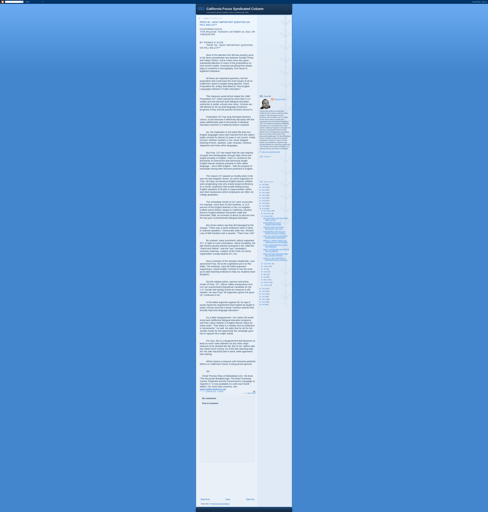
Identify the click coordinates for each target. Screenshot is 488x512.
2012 (264, 296)
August (266, 266)
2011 (264, 299)
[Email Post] (253, 391)
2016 (249, 393)
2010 (264, 302)
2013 (264, 294)
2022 (264, 192)
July (265, 269)
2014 (264, 291)
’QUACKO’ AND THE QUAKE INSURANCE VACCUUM (273, 228)
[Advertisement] (216, 480)
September (268, 264)
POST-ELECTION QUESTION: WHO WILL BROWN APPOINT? (275, 255)
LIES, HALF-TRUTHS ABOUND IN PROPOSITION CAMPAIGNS (275, 237)
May (265, 274)
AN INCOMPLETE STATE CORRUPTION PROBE (272, 223)
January (267, 285)
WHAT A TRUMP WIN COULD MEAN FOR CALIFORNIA (276, 250)
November (268, 213)
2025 (264, 184)
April (265, 277)
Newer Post (205, 499)
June (266, 272)
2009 (264, 304)
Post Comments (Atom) (220, 504)
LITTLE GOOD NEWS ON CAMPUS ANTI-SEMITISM (275, 246)
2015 (264, 288)
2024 (264, 187)
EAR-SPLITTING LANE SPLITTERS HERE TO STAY (275, 219)
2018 (264, 203)
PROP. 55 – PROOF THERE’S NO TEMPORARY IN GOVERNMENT (275, 241)
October (267, 216)
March (266, 280)
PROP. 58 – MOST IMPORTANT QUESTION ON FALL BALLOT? (275, 259)
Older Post (250, 499)
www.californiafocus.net (213, 389)
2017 (264, 206)
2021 (264, 195)
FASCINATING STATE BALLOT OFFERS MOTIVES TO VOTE (274, 232)
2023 (264, 190)
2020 (264, 198)
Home (228, 499)
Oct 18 (253, 393)
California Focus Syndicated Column (235, 9)
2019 (264, 200)
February (267, 282)
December (268, 211)
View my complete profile (271, 152)
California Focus (280, 99)
